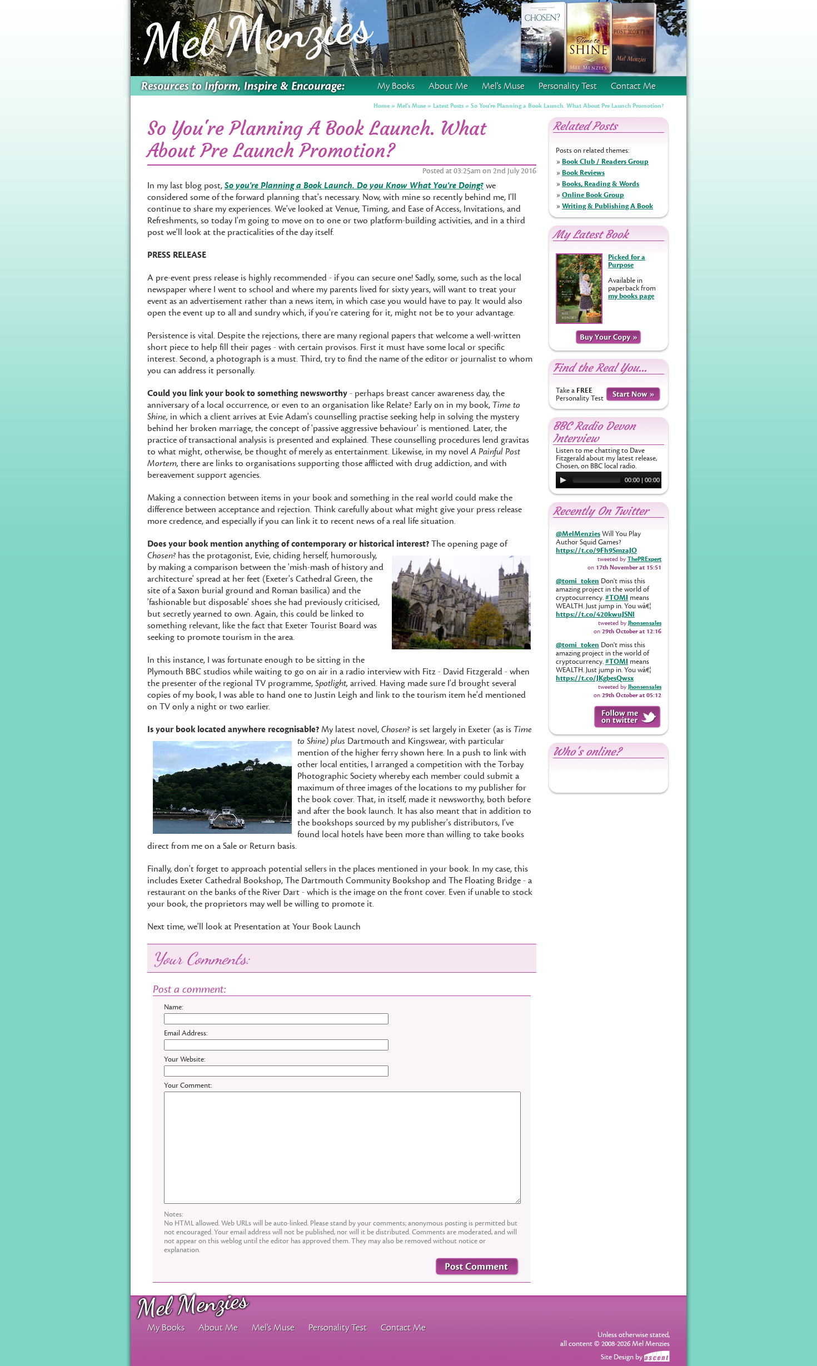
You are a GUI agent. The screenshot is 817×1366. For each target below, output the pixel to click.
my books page (631, 296)
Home (381, 106)
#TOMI (616, 597)
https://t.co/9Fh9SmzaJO (596, 550)
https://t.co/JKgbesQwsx (595, 678)
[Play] (563, 480)
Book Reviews (583, 172)
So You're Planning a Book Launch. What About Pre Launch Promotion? (567, 106)
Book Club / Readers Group (605, 161)
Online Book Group (593, 195)
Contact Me (633, 86)
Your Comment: (188, 1085)
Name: (173, 1007)
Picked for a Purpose (626, 261)
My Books (396, 86)
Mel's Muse (411, 106)
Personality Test (568, 86)
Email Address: (185, 1033)
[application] (608, 480)
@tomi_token (577, 581)
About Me (448, 86)
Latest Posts (448, 106)
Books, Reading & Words (600, 183)
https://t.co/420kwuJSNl (595, 614)
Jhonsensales (644, 623)
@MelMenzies (578, 533)
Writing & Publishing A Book (607, 206)
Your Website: (184, 1059)
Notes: (173, 1214)
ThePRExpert (644, 559)
